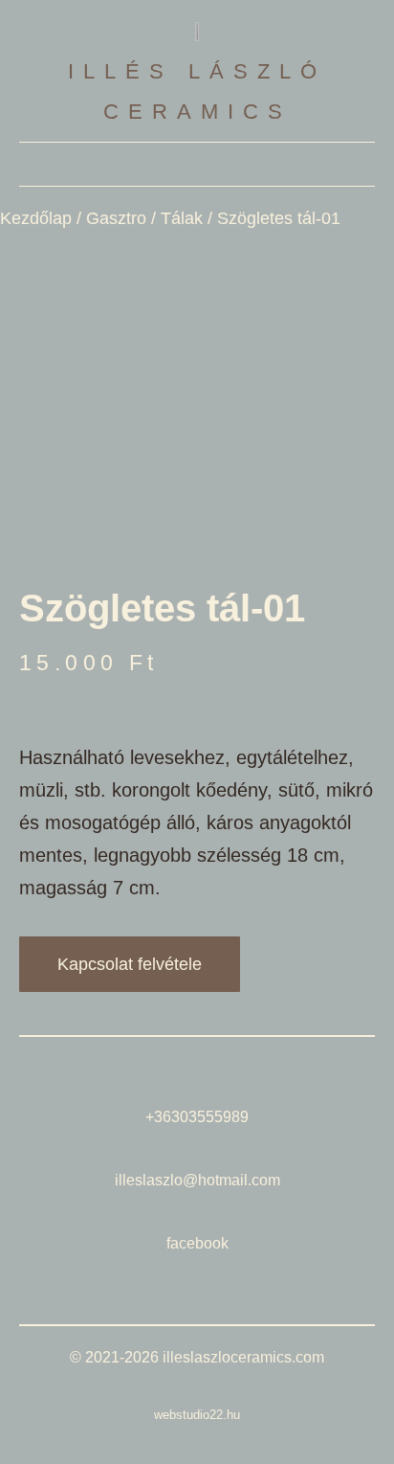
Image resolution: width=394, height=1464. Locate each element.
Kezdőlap (36, 218)
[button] (197, 164)
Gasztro (116, 218)
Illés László (197, 71)
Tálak (182, 218)
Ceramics (197, 112)
